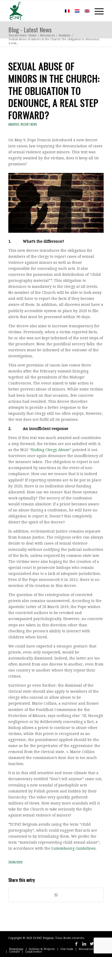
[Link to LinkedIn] (84, 944)
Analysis (13, 124)
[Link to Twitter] (92, 944)
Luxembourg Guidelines (73, 848)
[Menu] (96, 10)
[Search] (54, 10)
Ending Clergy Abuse (50, 450)
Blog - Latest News (30, 29)
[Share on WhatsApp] (56, 895)
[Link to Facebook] (76, 944)
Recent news (29, 124)
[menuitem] (54, 10)
